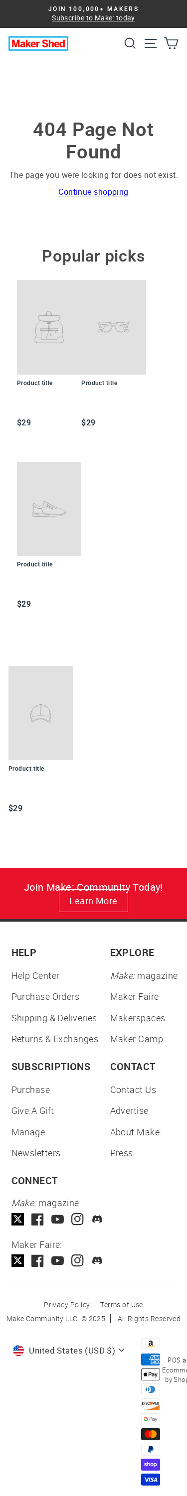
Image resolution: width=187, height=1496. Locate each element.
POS (174, 1360)
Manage (28, 1132)
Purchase (30, 1089)
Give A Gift (32, 1110)
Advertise (129, 1110)
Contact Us (133, 1089)
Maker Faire (134, 996)
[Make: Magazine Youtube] (57, 1219)
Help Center (35, 975)
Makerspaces (138, 1018)
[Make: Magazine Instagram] (77, 1219)
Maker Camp (137, 1039)
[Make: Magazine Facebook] (37, 1219)
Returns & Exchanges (55, 1039)
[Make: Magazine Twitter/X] (17, 1219)
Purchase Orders (45, 996)
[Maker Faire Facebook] (37, 1260)
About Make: (136, 1132)
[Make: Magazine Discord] (97, 1219)
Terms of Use (121, 1304)
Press (121, 1153)
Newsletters (36, 1153)
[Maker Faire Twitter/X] (17, 1260)
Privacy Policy (67, 1304)
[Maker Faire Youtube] (57, 1260)
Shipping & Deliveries (54, 1018)
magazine (144, 975)
